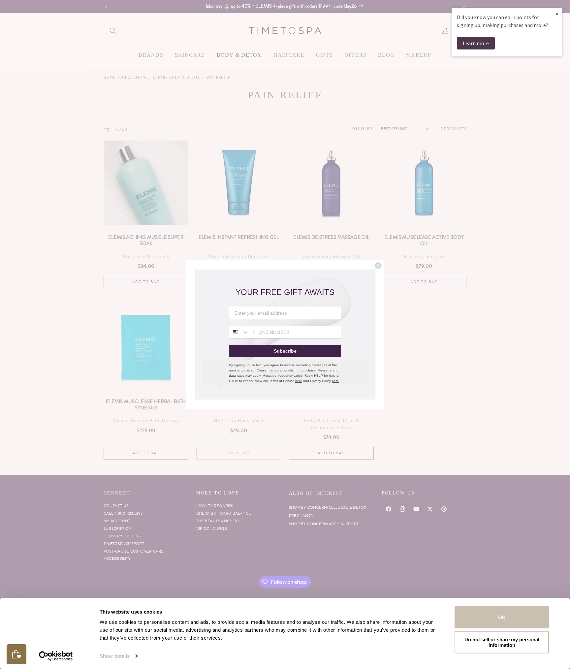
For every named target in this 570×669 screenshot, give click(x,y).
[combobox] (239, 332)
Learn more (476, 43)
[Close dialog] (378, 265)
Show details (115, 656)
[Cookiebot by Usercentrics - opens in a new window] (56, 656)
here (298, 381)
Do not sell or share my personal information (501, 642)
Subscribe (285, 351)
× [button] (557, 14)
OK (502, 617)
